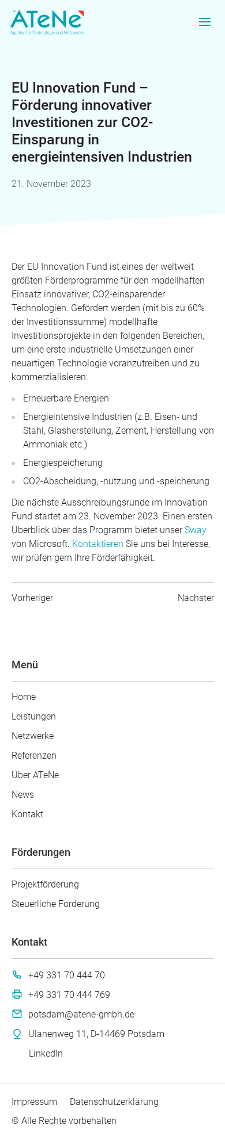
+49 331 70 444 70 (66, 975)
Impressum (34, 1101)
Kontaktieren (99, 543)
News (23, 794)
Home (24, 696)
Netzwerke (33, 735)
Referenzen (34, 755)
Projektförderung (45, 884)
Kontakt (27, 814)
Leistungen (34, 716)
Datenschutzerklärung (114, 1101)
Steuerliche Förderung (56, 903)
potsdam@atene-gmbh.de (81, 1014)
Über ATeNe (35, 775)
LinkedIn (46, 1053)
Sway (196, 530)
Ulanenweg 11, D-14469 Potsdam (96, 1033)
